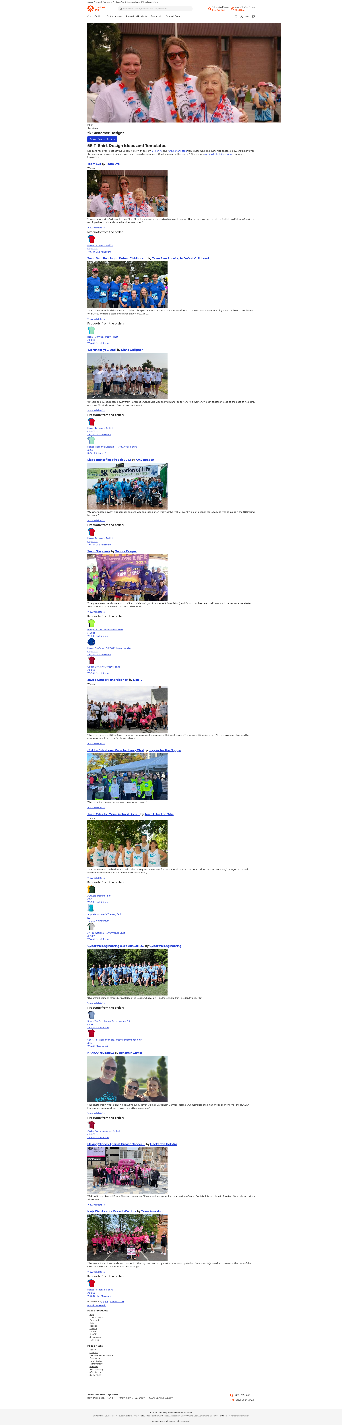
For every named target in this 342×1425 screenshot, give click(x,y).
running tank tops (177, 150)
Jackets (93, 1328)
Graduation (95, 1358)
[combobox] (155, 8)
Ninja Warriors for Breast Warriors (111, 1211)
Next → (120, 1301)
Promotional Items (175, 1413)
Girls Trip (94, 1366)
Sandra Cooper (126, 551)
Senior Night (95, 1375)
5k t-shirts (157, 150)
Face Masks (95, 1320)
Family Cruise (96, 1361)
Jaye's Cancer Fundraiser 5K (107, 680)
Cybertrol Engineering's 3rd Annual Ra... (116, 946)
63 (111, 1301)
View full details (96, 227)
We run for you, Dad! (101, 350)
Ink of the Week (96, 1305)
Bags (92, 1314)
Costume (94, 1352)
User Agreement (201, 1416)
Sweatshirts (95, 1337)
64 (114, 1301)
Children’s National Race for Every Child (115, 750)
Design (102, 139)
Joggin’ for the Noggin (165, 750)
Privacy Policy (139, 1416)
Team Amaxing (152, 1211)
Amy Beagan (145, 460)
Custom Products (158, 1413)
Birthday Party (96, 1369)
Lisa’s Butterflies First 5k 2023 (109, 460)
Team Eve (94, 164)
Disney (93, 1350)
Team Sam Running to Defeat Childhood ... (117, 258)
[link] (96, 8)
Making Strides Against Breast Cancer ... (116, 1144)
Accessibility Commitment (181, 1416)
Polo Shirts (94, 1334)
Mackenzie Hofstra (163, 1144)
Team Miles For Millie (159, 814)
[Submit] (120, 8)
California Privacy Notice (157, 1416)
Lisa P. (137, 680)
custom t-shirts (125, 1416)
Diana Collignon (132, 350)
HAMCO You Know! (101, 1053)
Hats (92, 1323)
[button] (245, 10)
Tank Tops (94, 1340)
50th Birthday (96, 1364)
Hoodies (93, 1326)
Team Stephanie (98, 551)
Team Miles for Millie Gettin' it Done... (113, 814)
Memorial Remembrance (101, 1355)
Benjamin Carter (131, 1053)
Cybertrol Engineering (165, 946)
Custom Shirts (96, 1317)
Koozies (93, 1331)
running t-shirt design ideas (219, 154)
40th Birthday (96, 1372)
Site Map (188, 1413)
